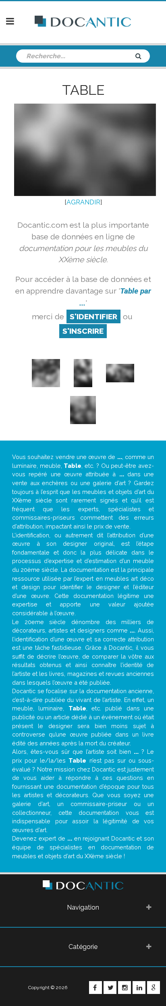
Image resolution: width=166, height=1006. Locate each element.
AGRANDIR (83, 202)
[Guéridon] (46, 372)
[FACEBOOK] (95, 987)
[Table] (120, 372)
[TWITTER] (110, 987)
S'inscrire (83, 330)
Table (83, 90)
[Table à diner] (83, 409)
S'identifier (93, 316)
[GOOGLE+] (153, 987)
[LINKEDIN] (139, 987)
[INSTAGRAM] (124, 987)
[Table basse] (83, 372)
